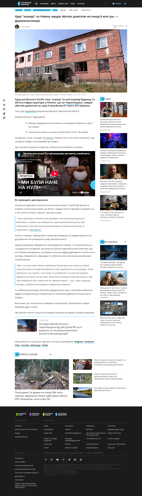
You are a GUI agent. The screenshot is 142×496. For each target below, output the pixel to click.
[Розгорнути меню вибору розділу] (36, 3)
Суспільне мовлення (24, 466)
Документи (20, 476)
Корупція (69, 426)
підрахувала (31, 111)
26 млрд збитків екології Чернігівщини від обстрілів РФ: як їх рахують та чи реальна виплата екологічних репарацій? (60, 328)
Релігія (68, 444)
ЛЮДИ (17, 433)
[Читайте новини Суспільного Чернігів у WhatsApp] (75, 460)
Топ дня (111, 448)
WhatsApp (36, 345)
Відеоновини (92, 448)
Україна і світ (63, 4)
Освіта (68, 429)
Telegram (78, 341)
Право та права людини (50, 440)
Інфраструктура (86, 10)
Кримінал (90, 426)
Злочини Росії (92, 444)
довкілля (19, 10)
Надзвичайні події (116, 429)
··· (105, 3)
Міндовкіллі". (36, 229)
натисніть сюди (73, 473)
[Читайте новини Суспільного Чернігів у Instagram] (52, 460)
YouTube (25, 345)
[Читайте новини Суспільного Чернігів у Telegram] (69, 460)
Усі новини (44, 4)
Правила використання (25, 469)
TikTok (45, 345)
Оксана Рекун (25, 27)
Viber (17, 345)
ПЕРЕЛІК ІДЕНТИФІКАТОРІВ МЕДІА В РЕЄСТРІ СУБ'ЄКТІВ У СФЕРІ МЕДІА (26, 485)
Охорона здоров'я (73, 433)
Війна (53, 4)
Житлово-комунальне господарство (96, 434)
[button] (4, 100)
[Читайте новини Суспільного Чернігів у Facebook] (46, 460)
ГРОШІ (55, 10)
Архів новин (20, 462)
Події (46, 426)
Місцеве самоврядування (72, 440)
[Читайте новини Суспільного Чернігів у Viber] (63, 460)
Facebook (89, 341)
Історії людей (114, 439)
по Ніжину (48, 137)
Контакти (19, 458)
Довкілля (63, 10)
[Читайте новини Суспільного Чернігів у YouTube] (57, 460)
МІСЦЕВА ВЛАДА (21, 437)
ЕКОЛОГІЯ (27, 10)
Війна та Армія (73, 10)
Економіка (48, 429)
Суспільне (72, 471)
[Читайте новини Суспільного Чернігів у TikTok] (81, 460)
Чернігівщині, (74, 102)
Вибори (89, 429)
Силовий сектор (93, 439)
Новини (18, 426)
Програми (19, 480)
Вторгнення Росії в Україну (42, 10)
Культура (81, 4)
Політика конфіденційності (27, 473)
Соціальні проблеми (117, 444)
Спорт (72, 4)
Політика (48, 444)
